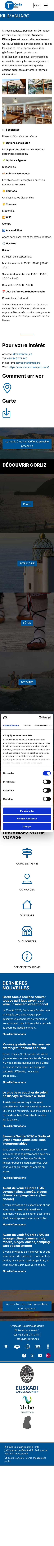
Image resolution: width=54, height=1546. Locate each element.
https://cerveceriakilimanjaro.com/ (29, 367)
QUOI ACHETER (27, 941)
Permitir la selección (27, 819)
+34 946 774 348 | (29, 1334)
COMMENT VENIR (27, 863)
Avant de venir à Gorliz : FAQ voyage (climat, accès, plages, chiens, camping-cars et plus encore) (24, 1193)
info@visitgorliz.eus (27, 1338)
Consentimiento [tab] (11, 725)
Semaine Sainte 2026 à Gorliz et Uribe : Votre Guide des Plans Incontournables (26, 1139)
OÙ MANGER (27, 889)
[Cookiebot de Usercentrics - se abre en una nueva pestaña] (39, 718)
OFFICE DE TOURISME (27, 967)
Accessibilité (21, 1453)
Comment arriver (23, 376)
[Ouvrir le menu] (46, 5)
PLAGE (27, 504)
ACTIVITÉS (27, 682)
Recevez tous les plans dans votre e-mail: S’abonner (27, 1306)
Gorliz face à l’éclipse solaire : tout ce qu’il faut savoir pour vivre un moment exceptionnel (25, 1000)
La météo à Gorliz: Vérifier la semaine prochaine (27, 443)
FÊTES (27, 622)
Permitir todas (27, 811)
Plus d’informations (14, 1034)
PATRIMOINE (27, 563)
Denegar (27, 826)
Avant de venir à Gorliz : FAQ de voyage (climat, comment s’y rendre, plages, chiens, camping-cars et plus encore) (26, 1240)
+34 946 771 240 (17, 358)
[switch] (47, 781)
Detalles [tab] (27, 725)
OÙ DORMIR (27, 915)
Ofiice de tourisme (14, 1457)
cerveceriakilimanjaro (28, 362)
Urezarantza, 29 (22, 354)
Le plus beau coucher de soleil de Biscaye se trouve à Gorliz (24, 1094)
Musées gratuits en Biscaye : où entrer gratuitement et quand (26, 1046)
